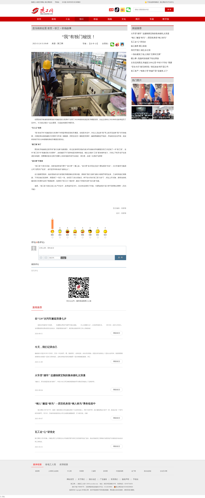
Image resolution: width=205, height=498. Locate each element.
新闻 (54, 19)
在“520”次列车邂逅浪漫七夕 (50, 318)
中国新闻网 (119, 471)
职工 (82, 19)
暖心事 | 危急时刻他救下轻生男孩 (145, 58)
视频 (110, 19)
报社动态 (92, 479)
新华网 (105, 471)
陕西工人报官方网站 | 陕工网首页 (41, 2)
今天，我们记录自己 (46, 347)
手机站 (57, 2)
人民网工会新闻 (53, 471)
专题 (152, 19)
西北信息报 (147, 471)
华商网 (81, 471)
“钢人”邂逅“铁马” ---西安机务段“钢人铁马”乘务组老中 (65, 403)
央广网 (133, 471)
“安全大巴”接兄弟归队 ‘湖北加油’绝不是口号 (149, 67)
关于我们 (81, 479)
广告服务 (103, 479)
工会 (68, 19)
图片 (138, 19)
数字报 (166, 19)
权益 (96, 19)
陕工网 (60, 43)
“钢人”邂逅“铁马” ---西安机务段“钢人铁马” (149, 38)
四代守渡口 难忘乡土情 (140, 50)
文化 (124, 19)
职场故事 (66, 28)
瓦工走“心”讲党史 (45, 432)
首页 (39, 19)
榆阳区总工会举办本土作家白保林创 (142, 117)
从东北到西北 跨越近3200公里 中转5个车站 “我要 (151, 63)
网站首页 (70, 479)
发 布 (120, 257)
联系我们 (114, 479)
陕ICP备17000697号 (78, 487)
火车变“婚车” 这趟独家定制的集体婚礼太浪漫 (60, 375)
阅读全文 (116, 333)
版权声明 (125, 479)
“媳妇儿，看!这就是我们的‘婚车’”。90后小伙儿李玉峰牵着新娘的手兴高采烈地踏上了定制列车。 (65, 381)
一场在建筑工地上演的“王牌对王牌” (146, 54)
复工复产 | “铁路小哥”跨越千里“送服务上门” (149, 71)
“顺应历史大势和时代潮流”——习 (153, 103)
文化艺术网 (163, 471)
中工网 (69, 471)
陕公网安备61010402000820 (124, 487)
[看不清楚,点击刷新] (63, 258)
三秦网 (93, 471)
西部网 (37, 471)
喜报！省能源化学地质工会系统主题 (163, 117)
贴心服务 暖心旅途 (139, 46)
